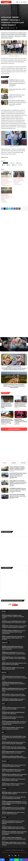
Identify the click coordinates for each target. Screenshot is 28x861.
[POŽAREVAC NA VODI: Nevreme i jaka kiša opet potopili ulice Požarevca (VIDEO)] (7, 399)
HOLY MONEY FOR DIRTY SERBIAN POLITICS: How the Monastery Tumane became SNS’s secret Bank (17, 102)
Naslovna (4, 4)
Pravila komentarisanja (14, 852)
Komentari (23, 462)
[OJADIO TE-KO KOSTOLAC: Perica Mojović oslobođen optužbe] (4, 96)
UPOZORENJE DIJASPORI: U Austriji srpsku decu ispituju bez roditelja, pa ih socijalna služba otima (18, 490)
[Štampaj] (19, 209)
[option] (14, 344)
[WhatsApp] (10, 209)
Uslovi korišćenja (22, 852)
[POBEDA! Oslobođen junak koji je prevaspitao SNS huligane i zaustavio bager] (21, 399)
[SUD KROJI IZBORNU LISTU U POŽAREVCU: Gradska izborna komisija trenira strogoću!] (18, 174)
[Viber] (14, 209)
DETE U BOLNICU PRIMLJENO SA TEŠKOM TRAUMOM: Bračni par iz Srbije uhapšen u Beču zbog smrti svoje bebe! (14, 345)
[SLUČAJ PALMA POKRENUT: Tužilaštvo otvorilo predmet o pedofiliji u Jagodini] (21, 414)
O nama (7, 852)
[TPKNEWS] (6, 2)
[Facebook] (2, 209)
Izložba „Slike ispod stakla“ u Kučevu (17, 89)
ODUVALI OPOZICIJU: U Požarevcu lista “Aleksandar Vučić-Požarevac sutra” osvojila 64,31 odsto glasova (6, 180)
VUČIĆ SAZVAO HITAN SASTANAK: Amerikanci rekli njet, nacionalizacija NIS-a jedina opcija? (18, 496)
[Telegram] (12, 209)
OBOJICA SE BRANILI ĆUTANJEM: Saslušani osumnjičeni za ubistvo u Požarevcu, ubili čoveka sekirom (17, 468)
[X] (5, 209)
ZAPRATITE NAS (7, 567)
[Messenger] (7, 209)
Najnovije (5, 462)
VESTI (8, 4)
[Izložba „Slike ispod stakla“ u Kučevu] (4, 90)
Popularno (14, 462)
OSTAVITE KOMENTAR (14, 429)
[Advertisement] (14, 274)
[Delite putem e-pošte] (17, 209)
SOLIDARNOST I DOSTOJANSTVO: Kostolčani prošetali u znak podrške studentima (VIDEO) (6, 197)
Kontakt (3, 852)
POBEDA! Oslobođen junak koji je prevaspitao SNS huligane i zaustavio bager (21, 405)
